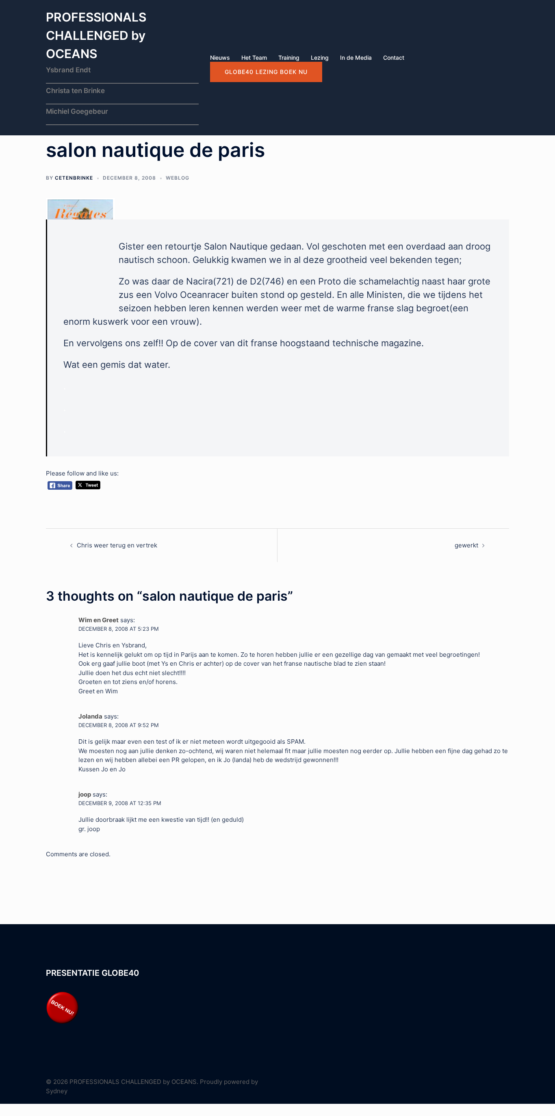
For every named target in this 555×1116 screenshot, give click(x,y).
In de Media (356, 57)
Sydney (56, 1091)
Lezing (320, 57)
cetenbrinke (74, 178)
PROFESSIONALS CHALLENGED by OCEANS (96, 35)
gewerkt (466, 545)
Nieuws (220, 57)
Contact (393, 57)
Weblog (177, 178)
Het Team (254, 57)
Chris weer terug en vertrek (117, 545)
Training (288, 57)
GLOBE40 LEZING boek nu (266, 71)
